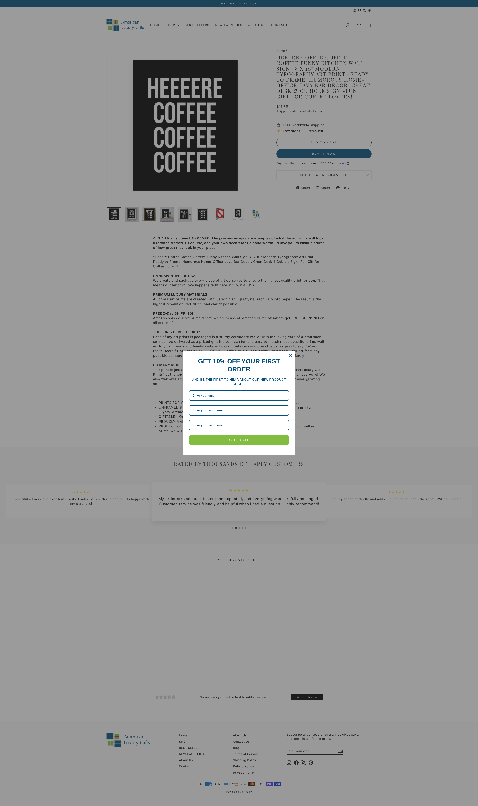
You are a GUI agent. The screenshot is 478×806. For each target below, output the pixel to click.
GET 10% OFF (239, 440)
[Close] (290, 355)
